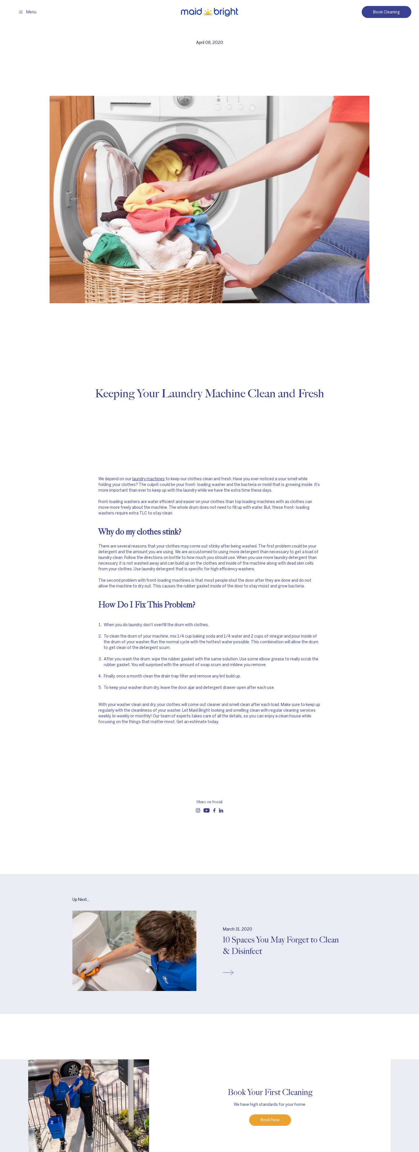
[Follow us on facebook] (214, 810)
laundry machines (148, 479)
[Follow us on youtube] (207, 810)
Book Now (270, 1120)
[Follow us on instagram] (198, 810)
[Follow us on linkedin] (221, 810)
